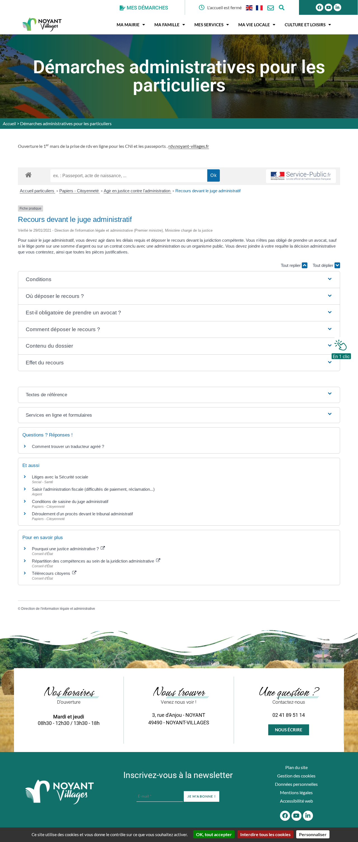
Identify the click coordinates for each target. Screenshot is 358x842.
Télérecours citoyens (51, 573)
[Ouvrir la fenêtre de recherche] (282, 7)
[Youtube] (328, 7)
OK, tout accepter (214, 834)
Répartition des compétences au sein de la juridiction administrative (93, 561)
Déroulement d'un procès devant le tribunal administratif (82, 513)
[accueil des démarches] (28, 174)
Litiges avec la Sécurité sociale (60, 477)
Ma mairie (128, 24)
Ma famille (167, 24)
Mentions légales (296, 792)
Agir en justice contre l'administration (137, 190)
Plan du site (296, 767)
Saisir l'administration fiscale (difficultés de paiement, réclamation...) (93, 489)
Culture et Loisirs (305, 24)
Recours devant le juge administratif (208, 190)
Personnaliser (313, 834)
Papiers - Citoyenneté (79, 190)
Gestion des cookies (296, 775)
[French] (259, 7)
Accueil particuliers (37, 190)
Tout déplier (324, 265)
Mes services (208, 24)
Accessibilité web (296, 800)
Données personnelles (296, 784)
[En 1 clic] (341, 348)
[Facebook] (319, 7)
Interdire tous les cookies (265, 834)
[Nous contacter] (270, 8)
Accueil (9, 123)
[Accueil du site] (59, 792)
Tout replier (291, 265)
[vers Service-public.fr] (301, 176)
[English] (249, 7)
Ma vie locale (254, 24)
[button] (179, 279)
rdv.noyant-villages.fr (188, 146)
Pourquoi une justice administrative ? (66, 548)
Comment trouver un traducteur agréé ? (68, 446)
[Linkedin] (337, 7)
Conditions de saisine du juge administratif (70, 501)
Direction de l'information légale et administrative (58, 609)
